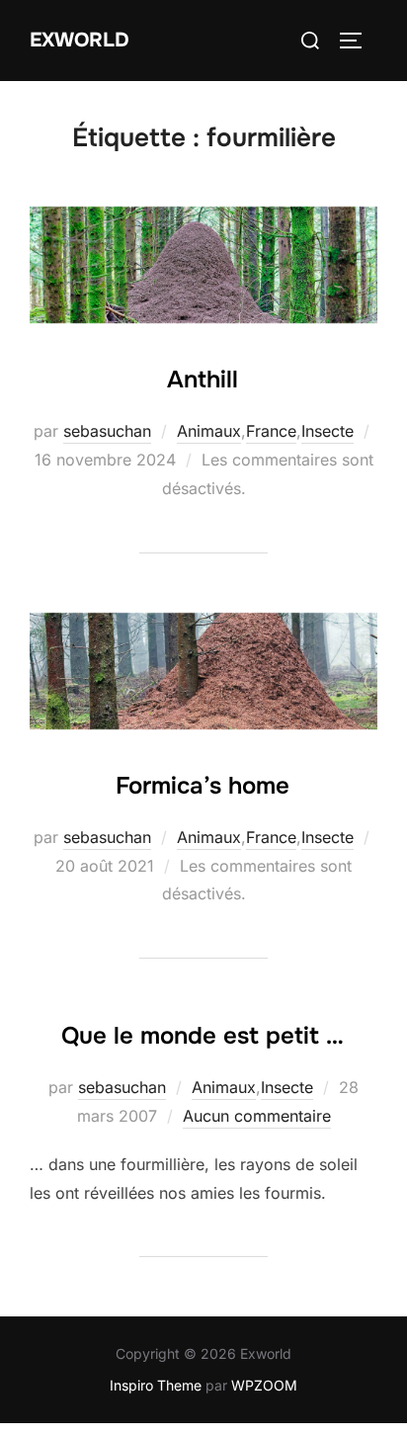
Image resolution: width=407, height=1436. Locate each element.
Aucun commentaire (257, 1116)
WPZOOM (264, 1385)
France (271, 431)
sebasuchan (107, 431)
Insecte (327, 431)
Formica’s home (202, 786)
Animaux (209, 431)
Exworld (79, 40)
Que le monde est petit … (202, 1036)
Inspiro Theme (156, 1385)
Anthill (202, 379)
